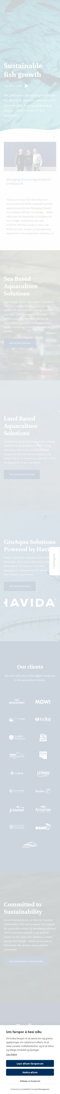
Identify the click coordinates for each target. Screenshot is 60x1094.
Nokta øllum (30, 1072)
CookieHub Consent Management (35, 1089)
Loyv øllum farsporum (30, 1063)
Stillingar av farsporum (30, 1081)
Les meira (11, 1054)
